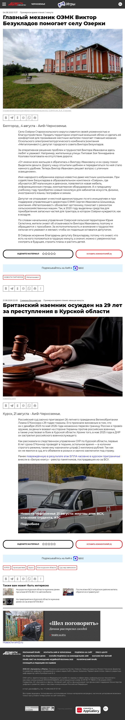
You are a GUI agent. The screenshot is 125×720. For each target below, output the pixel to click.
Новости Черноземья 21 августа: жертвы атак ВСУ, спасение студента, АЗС (62, 515)
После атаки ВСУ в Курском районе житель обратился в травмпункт (96, 590)
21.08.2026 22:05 (10, 300)
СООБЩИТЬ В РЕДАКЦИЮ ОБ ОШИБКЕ (39, 663)
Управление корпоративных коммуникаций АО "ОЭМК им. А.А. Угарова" (37, 110)
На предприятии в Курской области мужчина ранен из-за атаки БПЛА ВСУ (37, 600)
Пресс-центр (101, 652)
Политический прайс (87, 660)
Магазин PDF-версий (102, 656)
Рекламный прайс (31, 652)
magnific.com (9, 398)
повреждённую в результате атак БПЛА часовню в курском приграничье (73, 456)
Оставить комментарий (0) (99, 254)
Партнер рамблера (65, 709)
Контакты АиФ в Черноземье (57, 652)
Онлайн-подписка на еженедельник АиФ (69, 656)
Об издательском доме (34, 656)
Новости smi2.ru (13, 642)
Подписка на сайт (83, 652)
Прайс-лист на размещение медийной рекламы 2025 (48, 660)
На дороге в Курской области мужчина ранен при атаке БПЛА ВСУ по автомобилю (38, 590)
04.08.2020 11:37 (10, 12)
